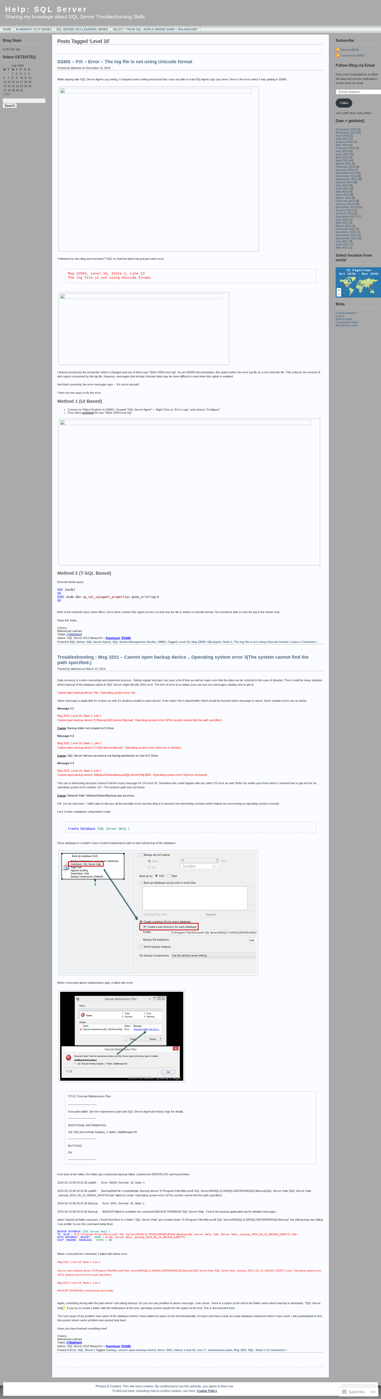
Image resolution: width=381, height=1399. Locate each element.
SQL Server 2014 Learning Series (82, 29)
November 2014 (346, 176)
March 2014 (343, 197)
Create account (346, 312)
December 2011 (346, 232)
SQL (251, 1350)
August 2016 (344, 141)
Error (73, 1350)
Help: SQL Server (46, 9)
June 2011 (342, 244)
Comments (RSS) (352, 55)
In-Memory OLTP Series (34, 29)
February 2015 (345, 166)
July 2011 (342, 241)
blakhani (74, 634)
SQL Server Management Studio (134, 641)
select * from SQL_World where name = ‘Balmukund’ (155, 29)
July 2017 (342, 138)
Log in (340, 316)
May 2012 (342, 222)
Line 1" (201, 1350)
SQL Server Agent (99, 641)
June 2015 (342, 154)
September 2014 (346, 179)
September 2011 (346, 238)
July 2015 (342, 151)
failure (178, 1350)
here (266, 783)
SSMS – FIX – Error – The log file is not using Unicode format (124, 61)
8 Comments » (277, 1350)
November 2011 (346, 235)
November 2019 (346, 132)
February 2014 (345, 200)
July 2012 (342, 219)
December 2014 (346, 172)
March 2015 (343, 163)
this (319, 1316)
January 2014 (345, 204)
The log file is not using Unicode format (261, 641)
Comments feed (346, 322)
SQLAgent (214, 641)
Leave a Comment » (304, 641)
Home (7, 29)
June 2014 (342, 188)
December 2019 (346, 129)
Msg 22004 (198, 641)
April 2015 (342, 160)
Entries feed (344, 319)
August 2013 (344, 210)
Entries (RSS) (350, 49)
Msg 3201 (240, 1350)
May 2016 (342, 144)
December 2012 (346, 216)
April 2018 (342, 135)
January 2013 (345, 213)
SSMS (161, 641)
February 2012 (345, 228)
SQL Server (77, 641)
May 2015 (342, 157)
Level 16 (184, 641)
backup (112, 1350)
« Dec (6, 94)
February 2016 (345, 148)
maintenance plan (220, 1350)
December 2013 (346, 207)
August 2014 (344, 182)
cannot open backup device (137, 1350)
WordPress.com (346, 325)
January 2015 (345, 169)
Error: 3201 (165, 1350)
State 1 (227, 641)
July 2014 (342, 185)
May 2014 (342, 191)
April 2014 (342, 194)
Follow (344, 102)
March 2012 (343, 225)
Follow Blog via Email (355, 65)
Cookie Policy (207, 1391)
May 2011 (342, 247)
